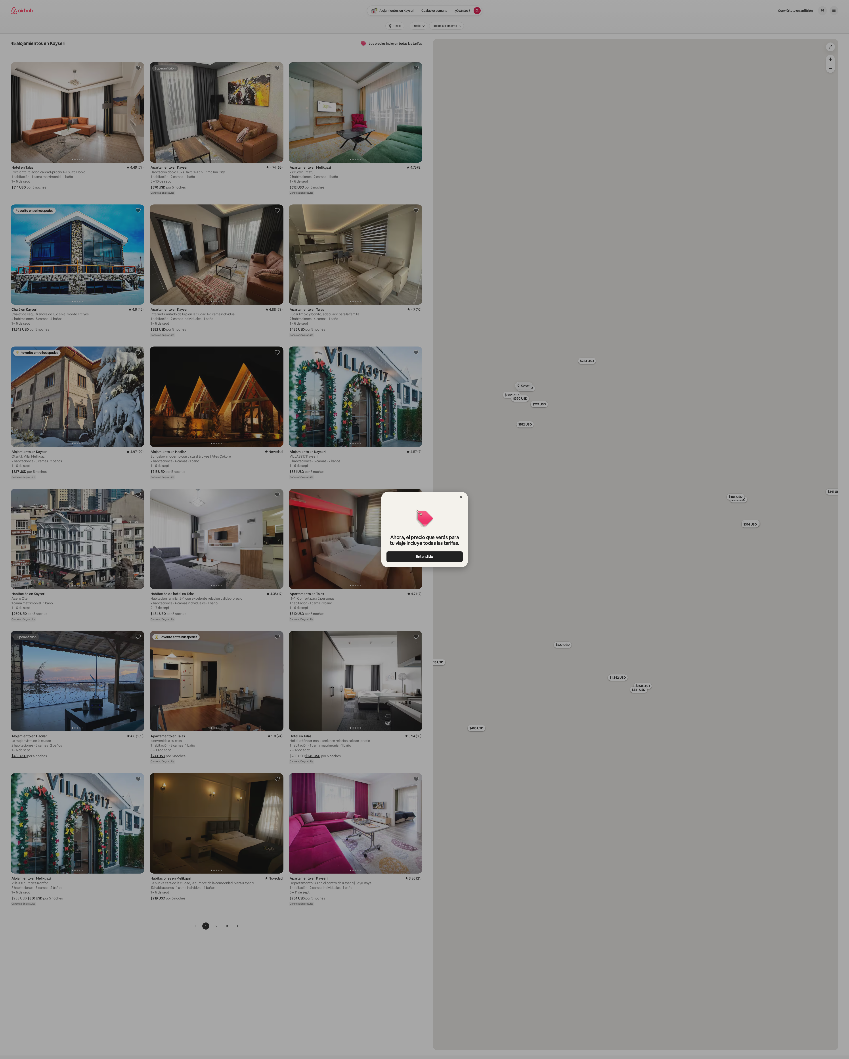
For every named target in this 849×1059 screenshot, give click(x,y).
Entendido (424, 556)
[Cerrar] (461, 497)
